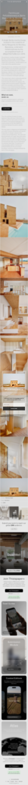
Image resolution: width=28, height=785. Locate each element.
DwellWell (17, 398)
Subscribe (14, 408)
